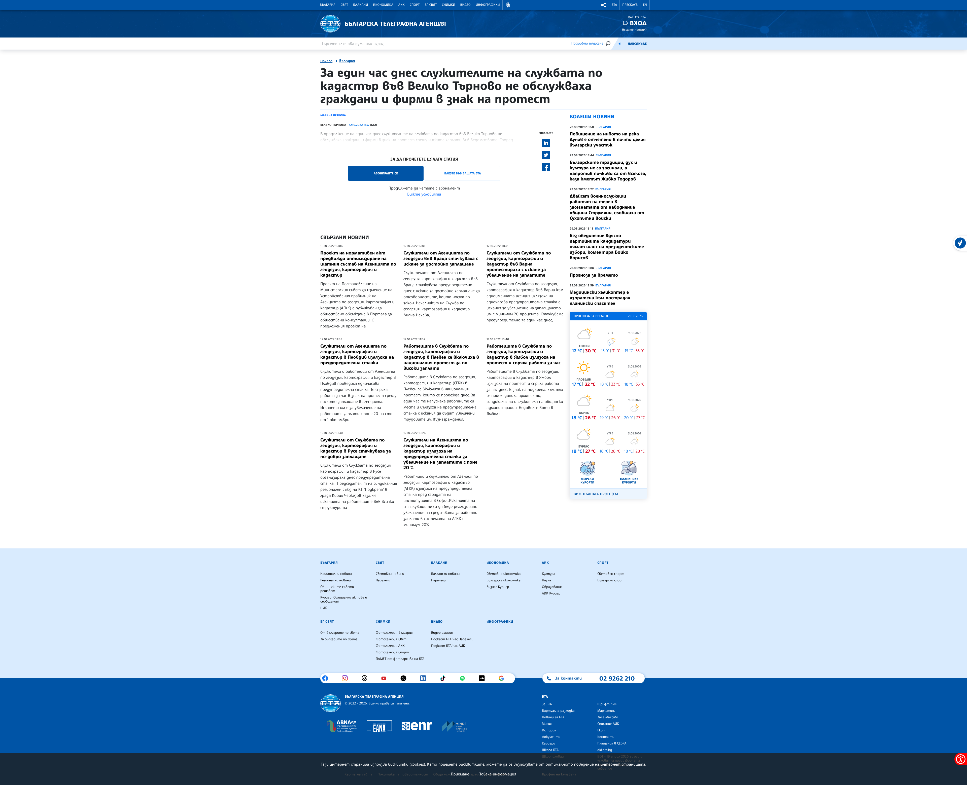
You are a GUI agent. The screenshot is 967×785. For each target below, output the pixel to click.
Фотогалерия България (394, 633)
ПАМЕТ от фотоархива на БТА (400, 659)
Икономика (383, 5)
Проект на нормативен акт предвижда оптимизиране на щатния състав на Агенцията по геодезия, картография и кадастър (358, 264)
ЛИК (401, 5)
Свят (344, 5)
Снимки (448, 5)
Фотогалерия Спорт (392, 652)
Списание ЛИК (608, 724)
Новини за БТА (553, 717)
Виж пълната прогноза (596, 494)
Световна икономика (504, 574)
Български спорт (610, 580)
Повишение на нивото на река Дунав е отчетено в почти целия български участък (608, 139)
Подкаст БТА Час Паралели (452, 639)
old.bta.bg (604, 750)
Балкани (360, 5)
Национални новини (336, 574)
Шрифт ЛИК (607, 704)
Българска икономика (504, 580)
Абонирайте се (386, 173)
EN (645, 5)
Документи (551, 737)
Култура (548, 574)
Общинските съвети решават (337, 589)
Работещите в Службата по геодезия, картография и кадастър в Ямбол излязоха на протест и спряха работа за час (524, 354)
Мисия (547, 724)
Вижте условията (424, 194)
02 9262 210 (617, 678)
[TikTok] (444, 678)
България (327, 5)
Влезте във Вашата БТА (462, 173)
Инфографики (488, 5)
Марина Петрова (333, 115)
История (549, 730)
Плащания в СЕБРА (611, 743)
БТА (614, 5)
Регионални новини (335, 580)
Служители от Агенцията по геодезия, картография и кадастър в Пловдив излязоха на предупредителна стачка (357, 354)
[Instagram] (346, 678)
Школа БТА (550, 750)
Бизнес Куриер (498, 587)
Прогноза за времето (594, 275)
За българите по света (339, 639)
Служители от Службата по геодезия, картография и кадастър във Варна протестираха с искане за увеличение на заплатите (519, 264)
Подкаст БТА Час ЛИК (448, 646)
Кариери (548, 743)
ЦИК (323, 608)
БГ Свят (431, 5)
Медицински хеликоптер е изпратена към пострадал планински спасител (600, 297)
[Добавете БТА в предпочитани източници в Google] (503, 678)
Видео (465, 5)
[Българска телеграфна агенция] (330, 703)
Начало (326, 61)
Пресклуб (630, 5)
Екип (601, 730)
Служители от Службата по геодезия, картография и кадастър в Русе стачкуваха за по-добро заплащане (355, 448)
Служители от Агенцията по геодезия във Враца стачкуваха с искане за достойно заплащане (440, 258)
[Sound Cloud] (483, 678)
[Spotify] (464, 678)
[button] (508, 5)
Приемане (460, 773)
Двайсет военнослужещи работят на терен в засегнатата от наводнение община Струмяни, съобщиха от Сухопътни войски (607, 207)
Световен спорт (610, 574)
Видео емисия (442, 633)
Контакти (605, 737)
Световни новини (390, 574)
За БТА (547, 704)
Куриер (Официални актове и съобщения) (343, 599)
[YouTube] (385, 678)
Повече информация (497, 773)
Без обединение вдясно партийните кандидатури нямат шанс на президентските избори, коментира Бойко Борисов (607, 246)
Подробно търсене (587, 43)
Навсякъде (637, 44)
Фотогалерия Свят (391, 639)
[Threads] (366, 678)
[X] (405, 678)
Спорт (415, 5)
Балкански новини (445, 574)
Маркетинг (606, 711)
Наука (546, 580)
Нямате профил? (634, 29)
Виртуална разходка (558, 711)
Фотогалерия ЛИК (390, 646)
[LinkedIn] (425, 678)
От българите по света (339, 633)
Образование (552, 587)
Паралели (383, 580)
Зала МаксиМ (607, 717)
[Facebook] (327, 678)
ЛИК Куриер (551, 593)
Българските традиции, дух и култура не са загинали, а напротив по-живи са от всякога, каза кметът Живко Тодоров (608, 171)
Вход (638, 23)
